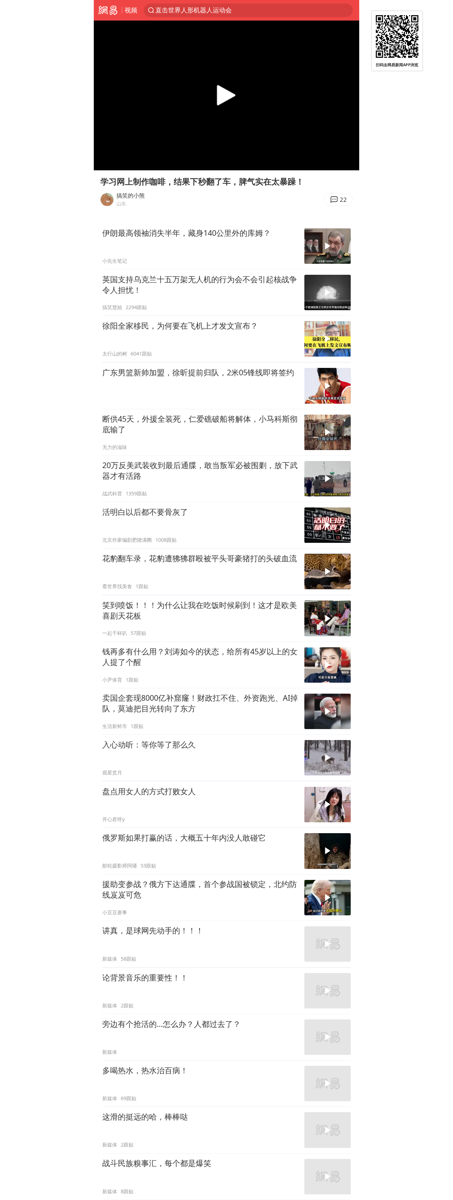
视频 (131, 10)
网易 (108, 10)
